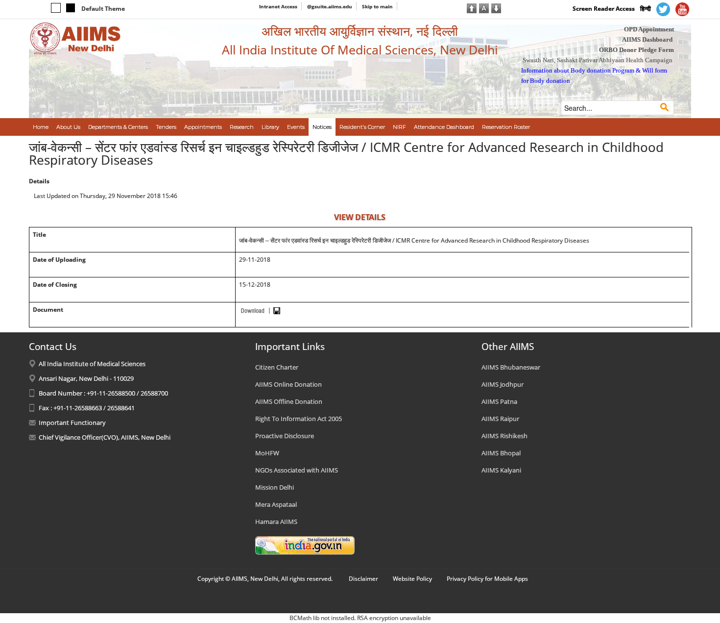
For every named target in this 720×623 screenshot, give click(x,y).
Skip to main (377, 6)
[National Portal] (305, 544)
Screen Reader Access (604, 8)
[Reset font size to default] (484, 7)
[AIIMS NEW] (75, 38)
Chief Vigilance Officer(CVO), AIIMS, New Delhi (104, 437)
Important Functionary (72, 422)
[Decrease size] (496, 7)
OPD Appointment (649, 29)
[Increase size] (472, 7)
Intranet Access (278, 6)
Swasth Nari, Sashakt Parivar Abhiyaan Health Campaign (597, 60)
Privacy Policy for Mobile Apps (487, 578)
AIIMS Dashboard (647, 39)
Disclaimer (363, 578)
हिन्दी (645, 8)
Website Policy (412, 578)
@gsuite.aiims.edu (329, 6)
